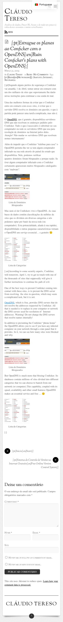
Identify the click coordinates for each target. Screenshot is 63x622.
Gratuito (37, 77)
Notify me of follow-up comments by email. (30, 557)
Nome (8, 532)
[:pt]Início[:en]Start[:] (20, 451)
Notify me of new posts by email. (25, 564)
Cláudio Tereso (14, 74)
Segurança (10, 80)
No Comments (40, 74)
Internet (47, 77)
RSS (10, 32)
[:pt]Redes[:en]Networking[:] (18, 77)
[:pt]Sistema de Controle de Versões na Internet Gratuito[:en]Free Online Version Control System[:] (33, 463)
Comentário (12, 501)
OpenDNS (12, 119)
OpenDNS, (10, 302)
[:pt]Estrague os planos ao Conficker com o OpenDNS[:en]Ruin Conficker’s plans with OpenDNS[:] (29, 55)
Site (7, 545)
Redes (29, 74)
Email (36, 532)
